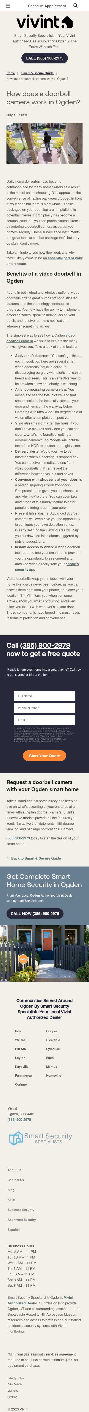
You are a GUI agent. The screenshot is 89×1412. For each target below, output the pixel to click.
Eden (50, 1057)
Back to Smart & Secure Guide (36, 858)
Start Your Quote (44, 755)
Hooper (51, 1031)
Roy (18, 1031)
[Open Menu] (8, 5)
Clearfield (53, 1040)
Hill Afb (20, 1049)
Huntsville (53, 1075)
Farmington (23, 1075)
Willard (20, 1040)
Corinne (21, 1084)
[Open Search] (75, 5)
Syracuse (53, 1049)
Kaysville (22, 1066)
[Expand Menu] (46, 30)
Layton (20, 1057)
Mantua (51, 1066)
